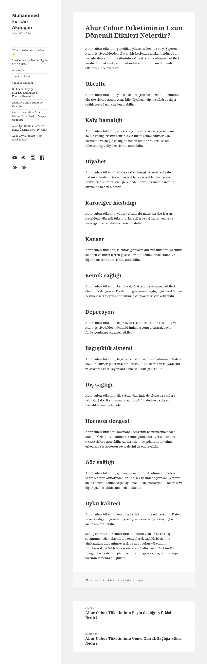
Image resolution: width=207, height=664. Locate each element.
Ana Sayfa (18, 70)
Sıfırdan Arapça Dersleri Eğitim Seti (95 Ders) (30, 62)
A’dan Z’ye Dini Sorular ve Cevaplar (27, 104)
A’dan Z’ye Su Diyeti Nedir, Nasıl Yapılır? (27, 137)
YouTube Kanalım (22, 82)
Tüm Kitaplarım (21, 76)
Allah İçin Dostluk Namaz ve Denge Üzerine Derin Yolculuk (29, 127)
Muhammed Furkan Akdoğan (25, 21)
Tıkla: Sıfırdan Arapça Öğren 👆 (28, 52)
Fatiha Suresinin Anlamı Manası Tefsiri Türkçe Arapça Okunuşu (29, 116)
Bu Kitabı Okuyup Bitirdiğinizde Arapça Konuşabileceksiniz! (24, 92)
